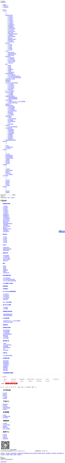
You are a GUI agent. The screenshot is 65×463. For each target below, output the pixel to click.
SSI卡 (9, 122)
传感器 (9, 68)
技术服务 (8, 169)
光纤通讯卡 (8, 81)
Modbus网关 (10, 124)
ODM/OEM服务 (9, 170)
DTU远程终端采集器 (12, 126)
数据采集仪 (8, 80)
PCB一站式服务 (9, 174)
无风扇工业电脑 (6, 407)
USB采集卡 (10, 23)
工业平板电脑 (9, 100)
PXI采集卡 (10, 19)
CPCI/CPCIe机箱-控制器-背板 (14, 77)
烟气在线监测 (34, 453)
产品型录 (8, 154)
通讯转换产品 (9, 116)
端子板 (9, 66)
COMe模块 (10, 93)
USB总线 (10, 49)
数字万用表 (10, 32)
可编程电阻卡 (11, 27)
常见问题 (8, 163)
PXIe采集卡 (10, 20)
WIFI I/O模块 (11, 114)
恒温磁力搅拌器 (41, 453)
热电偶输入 (10, 134)
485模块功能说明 (9, 158)
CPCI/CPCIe (5, 406)
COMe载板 (10, 94)
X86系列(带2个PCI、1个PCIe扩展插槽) (16, 101)
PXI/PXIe (5, 405)
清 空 (6, 461)
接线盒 (9, 65)
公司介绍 (8, 180)
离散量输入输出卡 (12, 39)
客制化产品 (8, 173)
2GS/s (7, 383)
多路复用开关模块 (12, 53)
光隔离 (15, 383)
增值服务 (5, 164)
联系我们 (5, 186)
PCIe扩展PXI (11, 84)
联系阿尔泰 (5, 438)
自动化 (7, 145)
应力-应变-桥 (11, 29)
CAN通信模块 (11, 59)
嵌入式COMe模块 (9, 92)
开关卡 (7, 51)
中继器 (9, 117)
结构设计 (8, 171)
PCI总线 (10, 44)
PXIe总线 (10, 48)
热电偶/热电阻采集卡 (13, 33)
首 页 (4, 9)
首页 (9, 197)
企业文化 (8, 181)
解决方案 (5, 141)
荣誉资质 (8, 182)
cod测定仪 (19, 454)
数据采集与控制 (9, 15)
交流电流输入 (11, 132)
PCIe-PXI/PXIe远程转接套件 (12, 82)
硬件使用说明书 (9, 155)
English (4, 4)
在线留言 (8, 192)
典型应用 (8, 160)
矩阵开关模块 (11, 52)
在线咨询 (6, 7)
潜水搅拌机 (48, 453)
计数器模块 (10, 35)
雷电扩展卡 (10, 89)
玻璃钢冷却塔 (27, 453)
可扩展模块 (10, 113)
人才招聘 (8, 185)
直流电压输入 (11, 130)
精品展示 (5, 409)
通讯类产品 (8, 56)
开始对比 (3, 461)
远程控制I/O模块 (9, 105)
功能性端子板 (11, 72)
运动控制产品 (11, 41)
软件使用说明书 (9, 156)
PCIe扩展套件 (11, 88)
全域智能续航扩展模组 (11, 140)
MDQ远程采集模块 (12, 110)
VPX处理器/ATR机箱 (10, 78)
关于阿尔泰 (5, 175)
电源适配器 (10, 69)
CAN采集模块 (11, 109)
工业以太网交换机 (12, 118)
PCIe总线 (10, 45)
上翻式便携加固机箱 (12, 97)
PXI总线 (10, 47)
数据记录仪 (10, 112)
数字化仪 (8, 43)
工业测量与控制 (9, 147)
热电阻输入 (10, 136)
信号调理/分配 (9, 128)
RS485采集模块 (11, 106)
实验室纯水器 (20, 453)
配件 (7, 64)
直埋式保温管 (14, 453)
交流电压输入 (11, 133)
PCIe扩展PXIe (11, 85)
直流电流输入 (11, 129)
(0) (1, 456)
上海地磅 (7, 454)
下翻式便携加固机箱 (12, 98)
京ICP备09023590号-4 (30, 450)
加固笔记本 (8, 104)
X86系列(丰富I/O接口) (13, 102)
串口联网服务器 (11, 121)
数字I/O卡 (10, 37)
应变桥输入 (10, 138)
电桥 (11, 383)
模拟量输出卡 (11, 25)
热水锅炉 (8, 453)
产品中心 (5, 10)
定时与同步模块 (11, 36)
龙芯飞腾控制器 (11, 74)
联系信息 (8, 191)
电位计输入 (10, 137)
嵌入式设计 (8, 148)
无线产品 (8, 125)
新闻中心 (8, 184)
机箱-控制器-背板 (9, 73)
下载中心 (5, 149)
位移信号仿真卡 (11, 31)
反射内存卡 (10, 62)
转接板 (9, 70)
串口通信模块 (11, 57)
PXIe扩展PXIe (11, 86)
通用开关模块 (11, 55)
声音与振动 (10, 40)
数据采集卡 (5, 404)
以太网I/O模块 (11, 108)
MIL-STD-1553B (11, 60)
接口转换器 (10, 120)
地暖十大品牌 (13, 454)
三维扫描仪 (53, 453)
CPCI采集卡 (10, 21)
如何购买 (5, 434)
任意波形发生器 (11, 28)
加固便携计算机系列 (10, 96)
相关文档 (8, 162)
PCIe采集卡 (10, 17)
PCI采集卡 (10, 16)
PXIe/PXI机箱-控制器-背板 (14, 76)
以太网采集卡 (11, 24)
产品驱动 (8, 159)
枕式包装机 (59, 453)
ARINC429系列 (11, 61)
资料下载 (5, 437)
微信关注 (6, 5)
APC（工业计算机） (10, 90)
